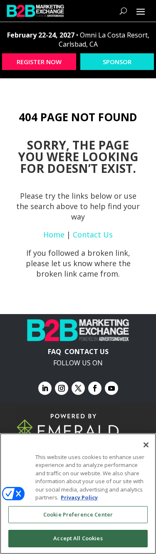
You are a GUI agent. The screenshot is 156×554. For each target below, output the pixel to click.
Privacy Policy (79, 497)
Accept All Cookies (77, 538)
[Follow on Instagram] (61, 388)
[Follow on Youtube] (111, 388)
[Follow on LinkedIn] (45, 388)
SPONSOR (117, 61)
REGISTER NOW (39, 61)
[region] (78, 493)
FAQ (54, 351)
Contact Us (93, 235)
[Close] (146, 445)
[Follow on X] (78, 388)
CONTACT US (86, 351)
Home (53, 235)
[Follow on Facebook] (95, 388)
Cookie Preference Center (78, 514)
